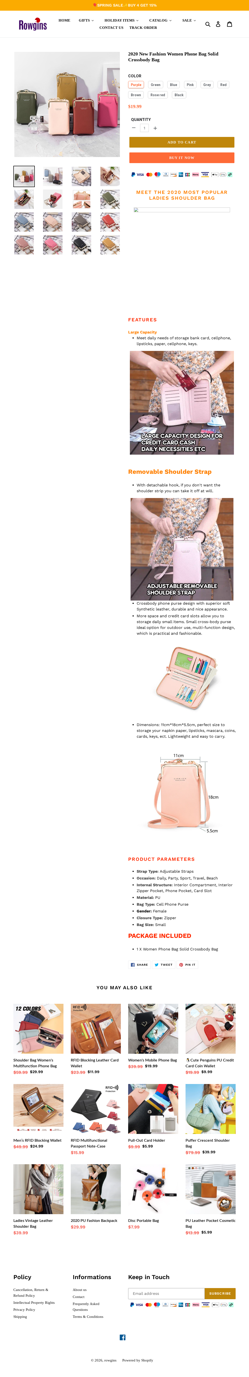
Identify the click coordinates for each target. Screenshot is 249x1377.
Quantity (141, 119)
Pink (190, 85)
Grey (207, 85)
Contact (78, 1297)
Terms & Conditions (88, 1317)
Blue (173, 85)
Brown (136, 95)
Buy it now (182, 158)
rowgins (110, 1360)
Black (179, 95)
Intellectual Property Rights (34, 1303)
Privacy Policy (24, 1310)
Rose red (158, 95)
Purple (136, 85)
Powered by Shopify (137, 1360)
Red (223, 85)
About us (80, 1290)
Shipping (20, 1317)
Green (155, 85)
